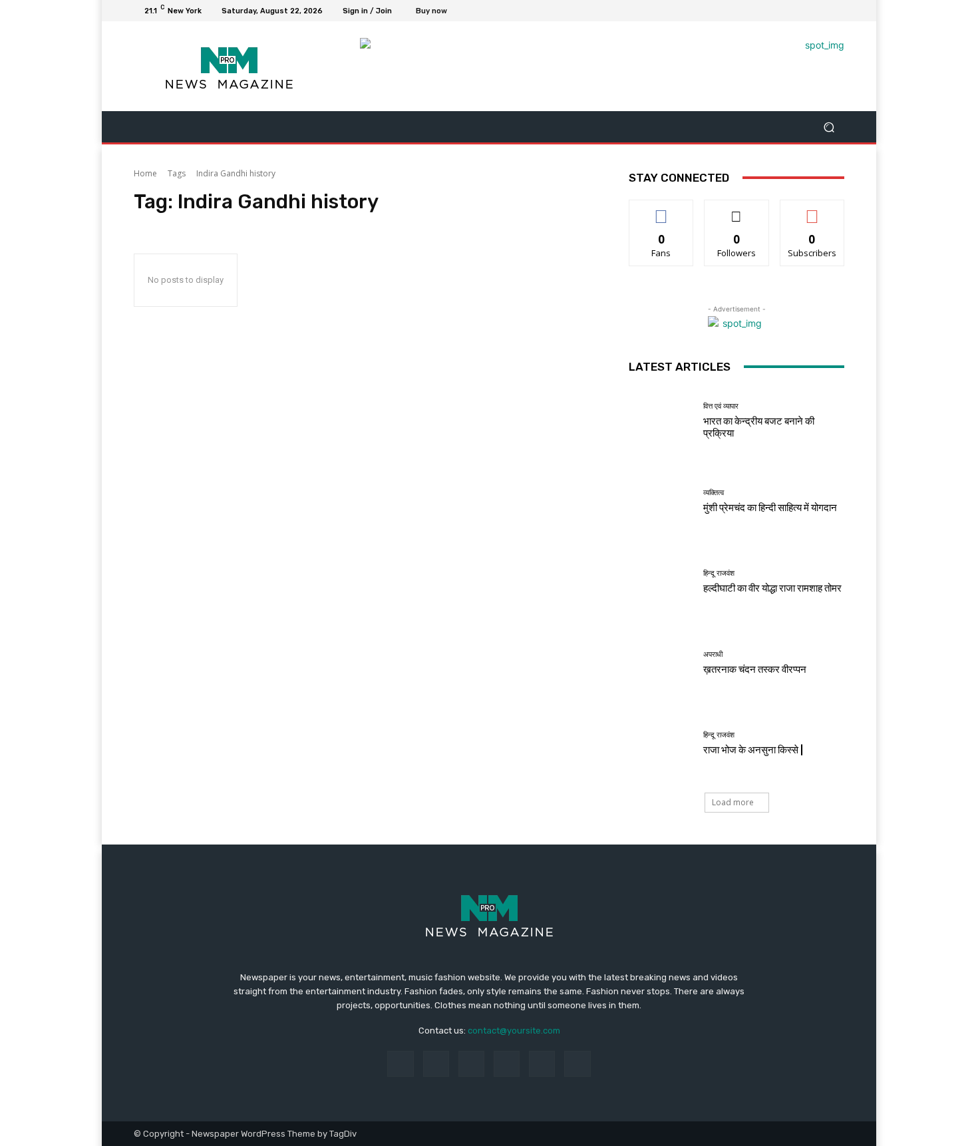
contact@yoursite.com (514, 1031)
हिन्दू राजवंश (718, 573)
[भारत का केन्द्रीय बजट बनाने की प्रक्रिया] (661, 421)
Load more (733, 802)
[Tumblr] (542, 1064)
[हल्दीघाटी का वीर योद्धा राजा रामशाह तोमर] (661, 582)
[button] (828, 126)
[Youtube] (836, 11)
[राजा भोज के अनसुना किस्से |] (661, 743)
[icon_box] (439, 12)
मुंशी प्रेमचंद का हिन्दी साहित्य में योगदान (770, 508)
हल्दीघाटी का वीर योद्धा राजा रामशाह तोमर (772, 588)
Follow (736, 210)
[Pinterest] (507, 1064)
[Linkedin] (471, 1064)
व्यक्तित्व (713, 492)
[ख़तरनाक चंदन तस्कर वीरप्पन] (661, 663)
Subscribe (812, 210)
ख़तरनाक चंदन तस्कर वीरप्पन (754, 669)
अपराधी (713, 654)
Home (145, 173)
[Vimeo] (820, 11)
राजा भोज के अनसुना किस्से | (753, 750)
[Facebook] (772, 11)
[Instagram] (788, 11)
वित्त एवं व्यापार (720, 406)
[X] (804, 11)
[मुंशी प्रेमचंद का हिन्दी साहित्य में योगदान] (661, 501)
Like (661, 210)
